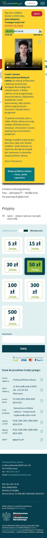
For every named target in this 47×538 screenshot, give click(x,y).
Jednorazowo (9, 230)
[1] (21, 192)
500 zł (12, 317)
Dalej (23, 348)
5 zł (12, 245)
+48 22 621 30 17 (12, 471)
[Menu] (42, 3)
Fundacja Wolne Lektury (12, 462)
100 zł (12, 290)
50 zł (35, 266)
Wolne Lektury (19, 508)
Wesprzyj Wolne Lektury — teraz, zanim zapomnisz (19, 174)
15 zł (35, 245)
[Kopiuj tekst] (41, 379)
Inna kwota (7, 334)
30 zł (12, 266)
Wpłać (37, 13)
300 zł (35, 290)
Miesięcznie (36, 230)
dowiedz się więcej (14, 25)
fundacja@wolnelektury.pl (19, 474)
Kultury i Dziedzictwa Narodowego (19, 528)
